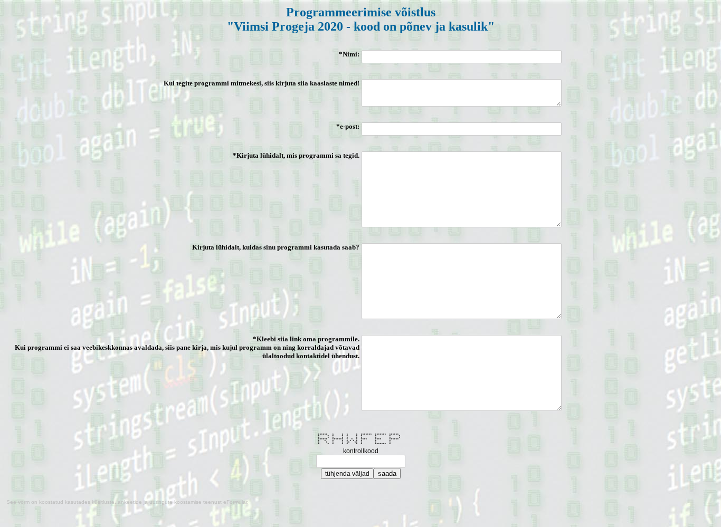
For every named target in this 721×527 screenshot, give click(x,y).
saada (387, 473)
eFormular (235, 502)
